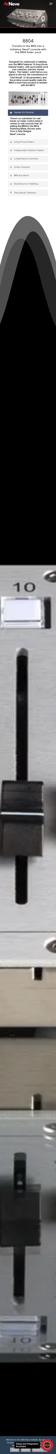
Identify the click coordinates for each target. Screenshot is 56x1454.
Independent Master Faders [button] (29, 150)
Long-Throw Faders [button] (24, 142)
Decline (25, 1450)
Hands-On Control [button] (24, 112)
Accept (14, 1450)
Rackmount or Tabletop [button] (26, 184)
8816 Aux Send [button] (21, 175)
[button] (51, 3)
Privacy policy (39, 1450)
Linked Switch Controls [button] (26, 159)
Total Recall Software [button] (25, 193)
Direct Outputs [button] (22, 167)
